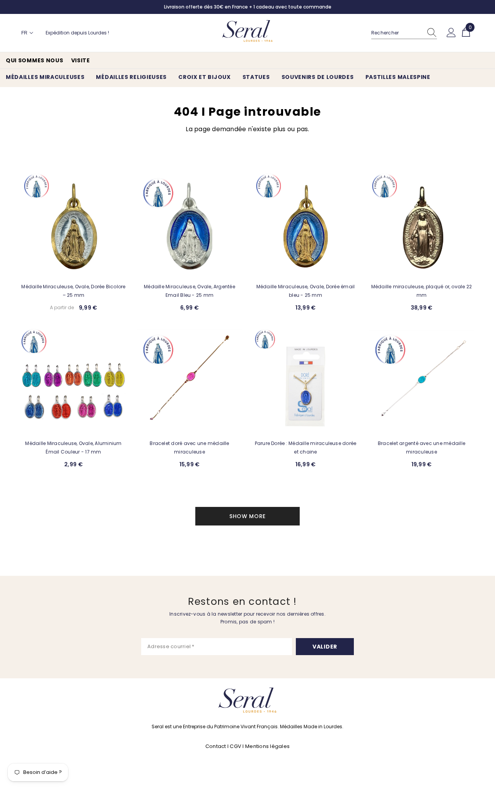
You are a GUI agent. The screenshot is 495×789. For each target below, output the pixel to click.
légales (280, 746)
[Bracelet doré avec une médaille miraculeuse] (189, 381)
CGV (235, 746)
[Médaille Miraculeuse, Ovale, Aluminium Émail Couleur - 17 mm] (73, 381)
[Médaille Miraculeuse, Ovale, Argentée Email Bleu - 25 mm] (189, 224)
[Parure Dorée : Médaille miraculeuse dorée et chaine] (305, 381)
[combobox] (396, 33)
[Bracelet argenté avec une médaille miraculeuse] (421, 381)
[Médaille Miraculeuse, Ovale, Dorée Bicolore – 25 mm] (73, 224)
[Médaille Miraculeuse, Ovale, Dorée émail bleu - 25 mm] (305, 224)
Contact (216, 746)
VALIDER (324, 646)
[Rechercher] (404, 33)
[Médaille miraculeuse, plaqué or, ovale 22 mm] (421, 224)
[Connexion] (451, 33)
